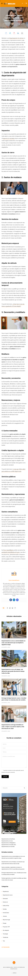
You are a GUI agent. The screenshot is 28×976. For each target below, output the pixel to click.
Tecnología (5, 933)
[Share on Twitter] (10, 33)
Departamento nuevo (8, 895)
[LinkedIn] (18, 33)
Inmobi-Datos (6, 912)
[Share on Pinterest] (15, 608)
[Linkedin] (14, 600)
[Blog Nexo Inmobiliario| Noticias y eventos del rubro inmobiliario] (9, 3)
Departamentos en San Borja (8, 839)
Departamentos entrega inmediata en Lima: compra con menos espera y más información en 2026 (13, 726)
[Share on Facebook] (6, 33)
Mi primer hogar (6, 919)
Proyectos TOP (6, 926)
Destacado (5, 898)
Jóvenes (5, 916)
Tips (14, 11)
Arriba (14, 972)
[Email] (22, 33)
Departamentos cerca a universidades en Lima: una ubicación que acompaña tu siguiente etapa (13, 642)
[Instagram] (17, 600)
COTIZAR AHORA (5, 947)
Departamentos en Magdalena (8, 842)
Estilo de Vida (6, 905)
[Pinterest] (14, 33)
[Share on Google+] (12, 608)
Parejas (4, 923)
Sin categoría (6, 930)
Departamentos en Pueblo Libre (9, 844)
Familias (5, 909)
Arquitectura (6, 891)
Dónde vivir (5, 902)
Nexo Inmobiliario (9, 23)
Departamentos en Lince (7, 840)
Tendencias (5, 937)
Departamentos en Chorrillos (8, 846)
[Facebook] (10, 600)
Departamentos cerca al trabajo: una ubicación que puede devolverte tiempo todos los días (13, 671)
